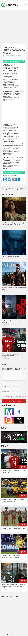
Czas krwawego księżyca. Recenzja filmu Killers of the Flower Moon (13, 224)
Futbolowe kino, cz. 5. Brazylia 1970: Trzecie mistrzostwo (13, 500)
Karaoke (19, 55)
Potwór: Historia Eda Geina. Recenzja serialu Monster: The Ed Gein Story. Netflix (13, 586)
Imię (3, 382)
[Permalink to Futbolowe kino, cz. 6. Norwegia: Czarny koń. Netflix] (14, 340)
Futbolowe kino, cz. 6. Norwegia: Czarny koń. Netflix (12, 355)
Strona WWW (5, 391)
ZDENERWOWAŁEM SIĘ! (9, 188)
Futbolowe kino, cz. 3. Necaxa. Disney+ (14, 528)
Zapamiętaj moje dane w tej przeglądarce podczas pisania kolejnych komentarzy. (14, 397)
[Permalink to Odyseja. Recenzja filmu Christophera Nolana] (14, 274)
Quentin (12, 55)
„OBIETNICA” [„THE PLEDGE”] (19, 188)
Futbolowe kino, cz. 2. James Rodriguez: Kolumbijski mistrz (11, 556)
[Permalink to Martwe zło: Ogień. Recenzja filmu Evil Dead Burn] (14, 307)
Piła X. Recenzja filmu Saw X (11, 256)
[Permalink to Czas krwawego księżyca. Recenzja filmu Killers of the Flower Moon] (14, 209)
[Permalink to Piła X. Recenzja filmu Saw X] (14, 242)
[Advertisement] (14, 26)
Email (3, 387)
